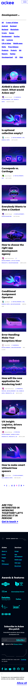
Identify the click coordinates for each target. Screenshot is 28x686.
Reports (5, 54)
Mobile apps (18, 43)
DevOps (17, 37)
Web (21, 57)
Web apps (18, 563)
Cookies (23, 659)
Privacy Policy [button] (18, 644)
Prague (4, 558)
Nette (4, 47)
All (3, 23)
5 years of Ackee (12, 23)
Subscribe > (20, 640)
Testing (12, 54)
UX (16, 57)
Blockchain (14, 30)
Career (4, 554)
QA (20, 50)
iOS (3, 40)
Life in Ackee (6, 43)
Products (5, 50)
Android (5, 26)
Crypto (4, 33)
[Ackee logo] (7, 2)
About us (4, 551)
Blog (3, 561)
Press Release (13, 47)
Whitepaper (5, 564)
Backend (13, 26)
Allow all (22, 683)
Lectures (10, 40)
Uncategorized (7, 57)
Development (7, 37)
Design (11, 33)
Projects (14, 50)
